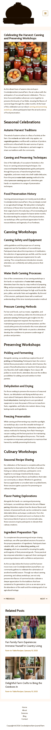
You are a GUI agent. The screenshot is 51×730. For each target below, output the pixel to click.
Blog (24, 716)
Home (24, 707)
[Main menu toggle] (45, 13)
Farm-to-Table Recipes (14, 650)
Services (24, 713)
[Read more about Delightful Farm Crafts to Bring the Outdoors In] (25, 668)
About (24, 710)
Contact (25, 719)
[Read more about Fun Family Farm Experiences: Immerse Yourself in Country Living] (25, 627)
